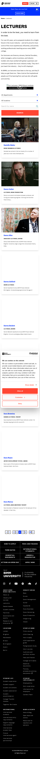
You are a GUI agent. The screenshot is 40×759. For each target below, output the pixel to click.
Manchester (7, 637)
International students (7, 713)
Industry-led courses (7, 599)
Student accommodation (8, 695)
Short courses (28, 649)
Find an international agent (10, 734)
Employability (27, 683)
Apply (25, 3)
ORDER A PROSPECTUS (30, 556)
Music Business (28, 609)
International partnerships (7, 739)
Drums (25, 596)
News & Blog (27, 712)
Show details (29, 385)
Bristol (5, 641)
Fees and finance (29, 657)
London (5, 631)
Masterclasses (8, 606)
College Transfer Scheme (8, 700)
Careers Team (28, 694)
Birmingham (7, 644)
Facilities (6, 613)
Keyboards (26, 606)
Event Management (29, 599)
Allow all (20, 391)
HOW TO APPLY (10, 544)
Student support (8, 684)
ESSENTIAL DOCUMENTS (10, 556)
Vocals (25, 622)
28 (30, 532)
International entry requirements (9, 719)
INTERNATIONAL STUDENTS (30, 550)
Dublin (5, 647)
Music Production (29, 615)
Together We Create (10, 704)
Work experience (29, 686)
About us (6, 595)
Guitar (25, 602)
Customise (19, 397)
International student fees (7, 729)
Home (3, 18)
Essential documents (27, 665)
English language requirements (9, 724)
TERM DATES (10, 550)
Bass (24, 593)
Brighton (6, 634)
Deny (20, 403)
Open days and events (28, 717)
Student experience (9, 681)
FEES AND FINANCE (30, 544)
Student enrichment (10, 687)
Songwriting (27, 618)
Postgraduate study (30, 646)
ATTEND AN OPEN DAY (10, 562)
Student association (10, 691)
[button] (34, 3)
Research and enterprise (7, 622)
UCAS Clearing (28, 634)
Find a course (27, 631)
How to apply (27, 637)
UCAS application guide (29, 642)
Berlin (5, 650)
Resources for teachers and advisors (28, 723)
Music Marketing (28, 612)
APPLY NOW (30, 562)
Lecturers (6, 603)
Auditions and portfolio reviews (29, 653)
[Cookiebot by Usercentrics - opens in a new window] (29, 354)
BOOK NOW (20, 13)
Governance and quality (8, 617)
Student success (8, 609)
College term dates (29, 661)
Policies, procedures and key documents (30, 671)
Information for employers (28, 690)
